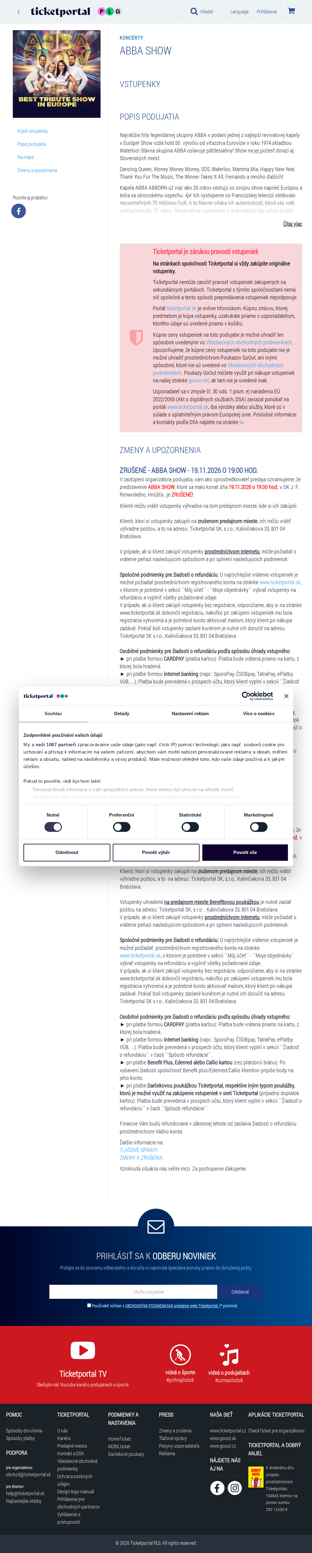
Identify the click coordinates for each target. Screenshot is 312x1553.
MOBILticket (119, 1446)
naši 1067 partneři (56, 744)
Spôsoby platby (20, 1438)
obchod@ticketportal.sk (28, 1474)
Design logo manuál (75, 1491)
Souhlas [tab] (53, 713)
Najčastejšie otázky (23, 1501)
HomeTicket (119, 1438)
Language (239, 11)
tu (241, 422)
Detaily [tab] (121, 713)
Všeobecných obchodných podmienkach (249, 342)
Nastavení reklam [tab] (190, 713)
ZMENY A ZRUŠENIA (141, 1157)
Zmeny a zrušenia (175, 1430)
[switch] (121, 827)
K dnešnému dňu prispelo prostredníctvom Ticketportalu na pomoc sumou (281, 1488)
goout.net (199, 380)
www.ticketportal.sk (188, 406)
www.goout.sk (223, 1438)
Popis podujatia (31, 144)
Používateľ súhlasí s (164, 1306)
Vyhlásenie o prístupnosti (68, 1518)
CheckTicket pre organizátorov (276, 1430)
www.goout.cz (223, 1445)
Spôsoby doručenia (24, 1430)
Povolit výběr (156, 852)
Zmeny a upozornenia (37, 170)
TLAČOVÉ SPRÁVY (139, 1150)
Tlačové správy (173, 1438)
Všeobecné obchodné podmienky (77, 1465)
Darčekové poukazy (126, 1454)
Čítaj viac (292, 223)
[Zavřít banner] (286, 696)
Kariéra (63, 1438)
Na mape (25, 157)
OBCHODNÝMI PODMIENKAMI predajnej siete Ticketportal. (172, 1306)
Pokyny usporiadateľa (179, 1445)
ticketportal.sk (182, 308)
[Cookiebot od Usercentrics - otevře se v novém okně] (246, 696)
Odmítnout (66, 852)
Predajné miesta (72, 1445)
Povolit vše (245, 852)
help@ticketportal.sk (25, 1493)
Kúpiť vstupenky (32, 131)
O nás (62, 1430)
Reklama (167, 1453)
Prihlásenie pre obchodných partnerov (78, 1503)
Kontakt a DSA (70, 1453)
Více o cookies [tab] (258, 713)
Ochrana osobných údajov (74, 1480)
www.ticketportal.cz (226, 1430)
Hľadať (206, 11)
